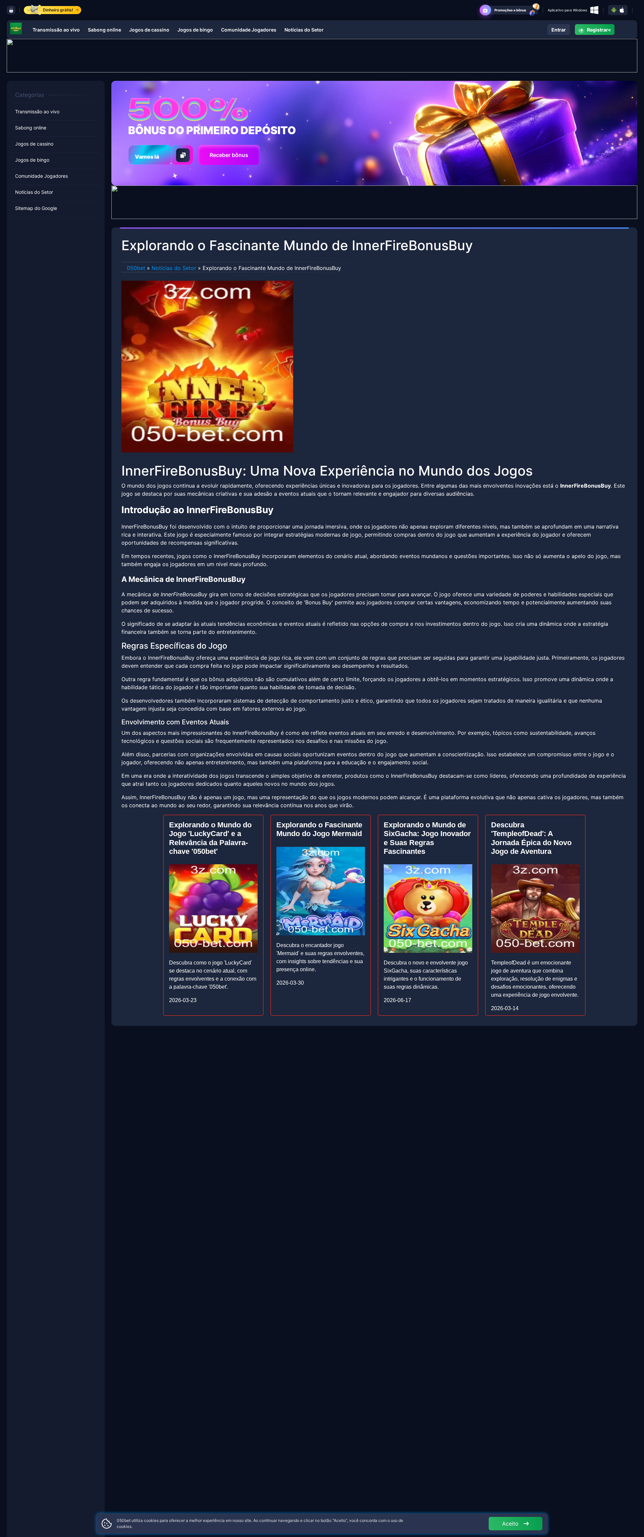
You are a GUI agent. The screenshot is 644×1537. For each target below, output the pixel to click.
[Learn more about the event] (322, 55)
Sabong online (104, 30)
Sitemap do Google (36, 208)
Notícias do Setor (304, 30)
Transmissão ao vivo (56, 30)
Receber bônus (229, 155)
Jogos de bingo (195, 30)
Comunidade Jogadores (248, 30)
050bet (136, 268)
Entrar (558, 30)
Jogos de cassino (149, 30)
